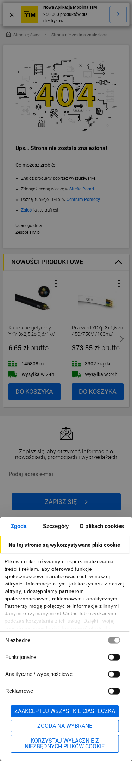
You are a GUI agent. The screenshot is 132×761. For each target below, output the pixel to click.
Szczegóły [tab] (56, 526)
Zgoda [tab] (19, 526)
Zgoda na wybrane (64, 726)
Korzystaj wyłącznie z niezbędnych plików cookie (65, 743)
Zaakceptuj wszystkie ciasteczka (64, 711)
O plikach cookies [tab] (102, 526)
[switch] (114, 657)
